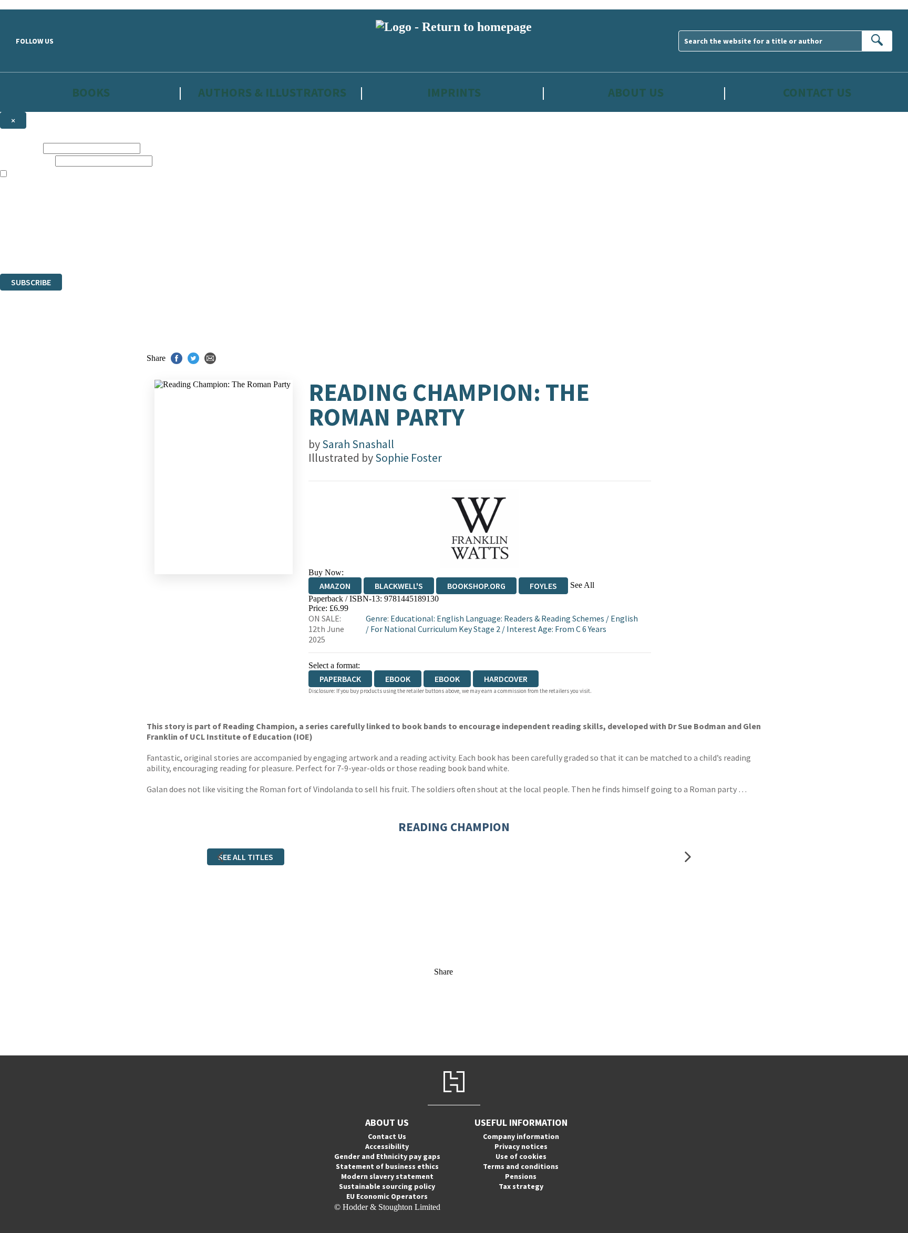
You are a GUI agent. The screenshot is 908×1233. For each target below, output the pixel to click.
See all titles (245, 857)
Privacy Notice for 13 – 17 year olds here (199, 193)
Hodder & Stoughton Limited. (122, 230)
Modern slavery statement (387, 1176)
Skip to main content (34, 4)
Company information (521, 1136)
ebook (397, 679)
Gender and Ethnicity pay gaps (387, 1156)
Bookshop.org (476, 586)
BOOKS (91, 92)
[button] (220, 856)
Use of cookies (521, 1156)
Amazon (334, 586)
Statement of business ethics (387, 1166)
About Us (636, 92)
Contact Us (817, 92)
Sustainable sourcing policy (387, 1186)
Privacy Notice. (207, 249)
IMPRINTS (454, 92)
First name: (20, 147)
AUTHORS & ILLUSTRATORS (272, 92)
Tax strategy (521, 1186)
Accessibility (387, 1146)
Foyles (543, 586)
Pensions (520, 1176)
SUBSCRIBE (31, 282)
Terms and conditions (521, 1166)
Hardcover (506, 679)
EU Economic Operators (387, 1196)
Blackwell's (399, 586)
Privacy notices (521, 1146)
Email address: (26, 160)
